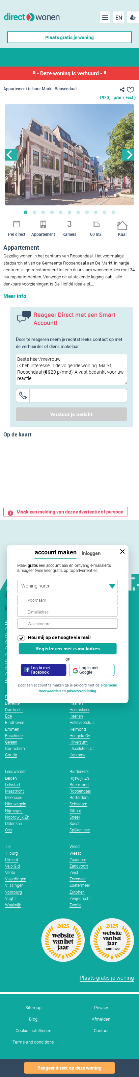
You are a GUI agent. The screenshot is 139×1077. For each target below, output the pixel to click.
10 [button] (104, 212)
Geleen (11, 742)
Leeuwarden (16, 771)
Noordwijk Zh (17, 817)
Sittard (75, 810)
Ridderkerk (79, 771)
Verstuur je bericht (71, 414)
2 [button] (34, 212)
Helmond (78, 729)
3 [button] (43, 212)
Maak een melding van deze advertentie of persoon (70, 511)
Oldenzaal (14, 823)
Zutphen (77, 892)
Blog (33, 1019)
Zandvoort (79, 866)
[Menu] (105, 17)
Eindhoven (14, 722)
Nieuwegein (15, 803)
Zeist (74, 872)
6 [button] (69, 212)
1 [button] (25, 212)
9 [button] (95, 212)
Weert (75, 846)
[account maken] (133, 17)
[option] (69, 154)
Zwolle (75, 904)
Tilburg (11, 853)
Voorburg (13, 892)
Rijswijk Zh (79, 778)
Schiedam (78, 803)
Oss (8, 829)
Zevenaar (78, 878)
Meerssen (13, 797)
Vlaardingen (15, 878)
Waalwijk (13, 904)
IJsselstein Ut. (82, 748)
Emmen (12, 729)
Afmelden (101, 1019)
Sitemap (33, 1007)
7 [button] (78, 212)
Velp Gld (12, 866)
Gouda (11, 754)
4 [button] (52, 212)
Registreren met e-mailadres (67, 648)
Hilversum (79, 742)
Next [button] (128, 154)
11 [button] (113, 212)
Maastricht (14, 791)
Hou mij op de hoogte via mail (59, 637)
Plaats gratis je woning (69, 37)
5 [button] (60, 212)
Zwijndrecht (80, 898)
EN (118, 17)
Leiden (11, 778)
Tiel (8, 846)
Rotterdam (79, 797)
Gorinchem (15, 748)
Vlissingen (14, 885)
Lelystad (12, 784)
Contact (101, 1030)
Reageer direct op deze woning (69, 1068)
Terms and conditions (33, 1042)
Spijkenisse (80, 829)
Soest (75, 823)
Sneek (75, 817)
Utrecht (11, 859)
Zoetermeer (80, 885)
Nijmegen (14, 810)
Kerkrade (77, 754)
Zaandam (78, 859)
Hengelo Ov (80, 735)
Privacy (101, 1007)
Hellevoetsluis (82, 722)
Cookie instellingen (33, 1030)
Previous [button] (11, 154)
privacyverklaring (81, 690)
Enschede (14, 735)
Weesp (76, 853)
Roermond (79, 784)
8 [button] (87, 212)
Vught (10, 898)
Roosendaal (80, 791)
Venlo (10, 872)
